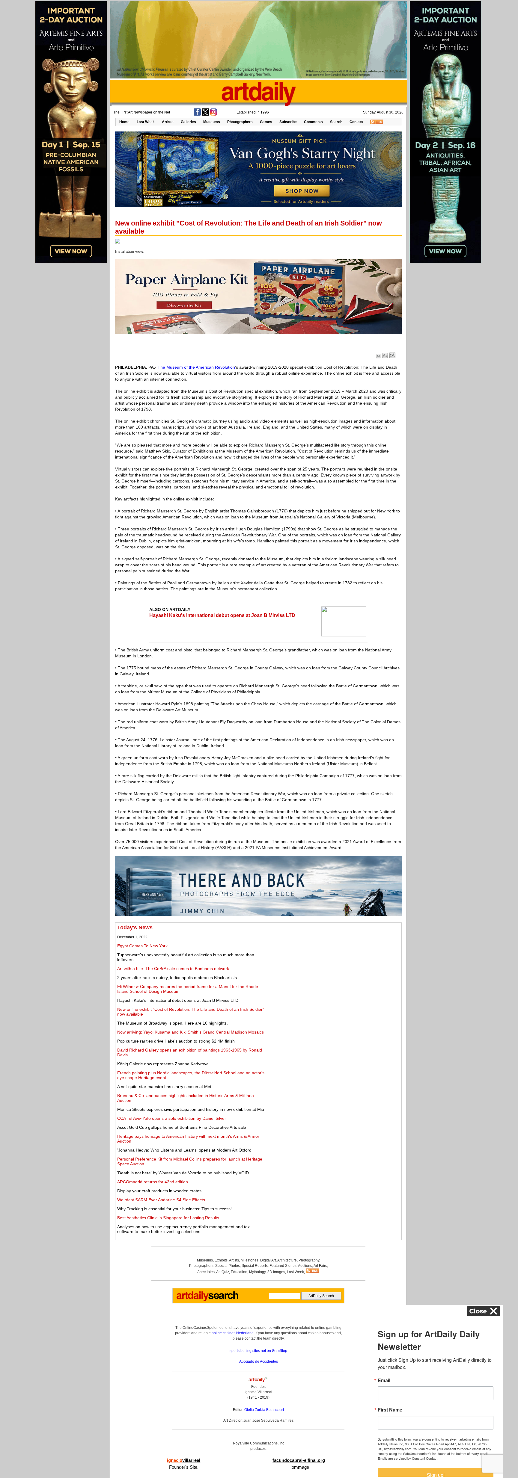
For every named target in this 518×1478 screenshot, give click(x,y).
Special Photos (227, 1266)
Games (266, 122)
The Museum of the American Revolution (196, 367)
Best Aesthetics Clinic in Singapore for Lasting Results (168, 1217)
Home (124, 122)
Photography (309, 1260)
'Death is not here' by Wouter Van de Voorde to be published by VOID (183, 1172)
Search (336, 122)
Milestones (249, 1260)
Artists (168, 122)
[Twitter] (205, 114)
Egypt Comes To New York (142, 945)
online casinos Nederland (233, 1333)
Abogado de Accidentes (258, 1361)
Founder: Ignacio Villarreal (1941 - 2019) (258, 1392)
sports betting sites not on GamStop (258, 1351)
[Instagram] (213, 114)
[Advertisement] (333, 966)
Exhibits (221, 1260)
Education (239, 1272)
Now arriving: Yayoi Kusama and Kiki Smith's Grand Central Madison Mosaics (190, 1032)
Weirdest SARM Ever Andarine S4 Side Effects (161, 1199)
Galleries (188, 122)
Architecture (287, 1260)
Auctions (305, 1266)
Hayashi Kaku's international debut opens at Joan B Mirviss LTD (222, 615)
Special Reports (255, 1266)
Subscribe (288, 122)
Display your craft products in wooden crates (159, 1190)
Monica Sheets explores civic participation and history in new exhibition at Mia (190, 1109)
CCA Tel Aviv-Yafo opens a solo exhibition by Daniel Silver (171, 1118)
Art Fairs (320, 1266)
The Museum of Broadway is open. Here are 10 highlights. (172, 1023)
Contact (356, 122)
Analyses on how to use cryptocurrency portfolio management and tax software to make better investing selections (183, 1229)
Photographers (240, 122)
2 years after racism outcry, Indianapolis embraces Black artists (177, 977)
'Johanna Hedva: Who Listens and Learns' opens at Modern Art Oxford (184, 1150)
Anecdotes (206, 1272)
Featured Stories (282, 1266)
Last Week (146, 122)
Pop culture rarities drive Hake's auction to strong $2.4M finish (176, 1041)
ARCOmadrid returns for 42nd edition (152, 1181)
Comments (313, 122)
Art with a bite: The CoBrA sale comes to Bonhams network (173, 968)
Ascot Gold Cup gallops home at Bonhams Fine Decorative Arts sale (181, 1127)
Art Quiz (222, 1272)
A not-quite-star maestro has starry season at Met (164, 1086)
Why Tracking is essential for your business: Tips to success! (174, 1208)
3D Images (276, 1272)
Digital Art (268, 1260)
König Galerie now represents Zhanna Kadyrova (163, 1063)
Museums (211, 122)
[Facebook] (197, 114)
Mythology (257, 1272)
